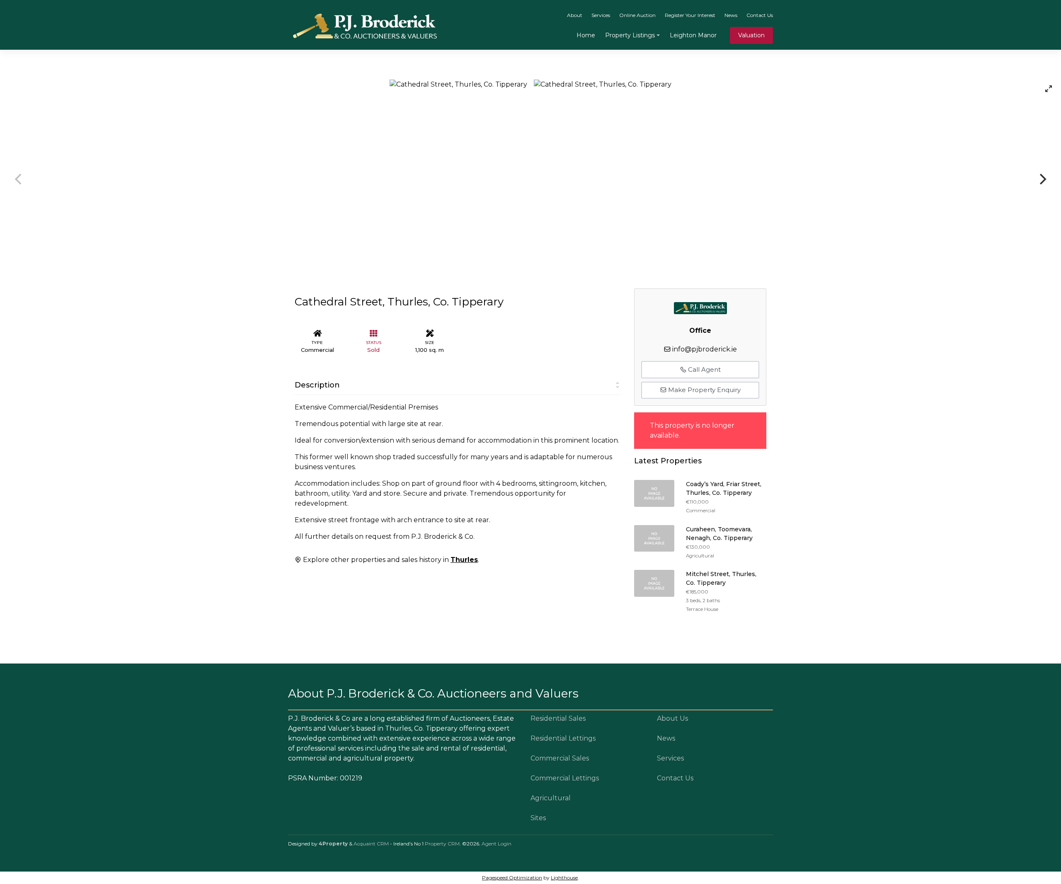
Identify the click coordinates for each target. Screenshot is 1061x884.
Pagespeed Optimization (512, 877)
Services (600, 15)
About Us (672, 718)
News (730, 15)
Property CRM (442, 843)
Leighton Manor (693, 35)
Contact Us (759, 15)
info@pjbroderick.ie (704, 349)
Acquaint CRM (371, 843)
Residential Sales (558, 718)
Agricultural (550, 798)
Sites (538, 818)
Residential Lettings (563, 738)
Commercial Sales (559, 758)
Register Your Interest (690, 15)
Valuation (751, 35)
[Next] (1042, 179)
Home (586, 35)
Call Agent (703, 369)
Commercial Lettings (564, 778)
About (574, 15)
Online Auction (637, 15)
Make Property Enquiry (703, 390)
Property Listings (630, 35)
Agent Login (496, 843)
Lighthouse (564, 877)
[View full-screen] (1048, 88)
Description (317, 385)
